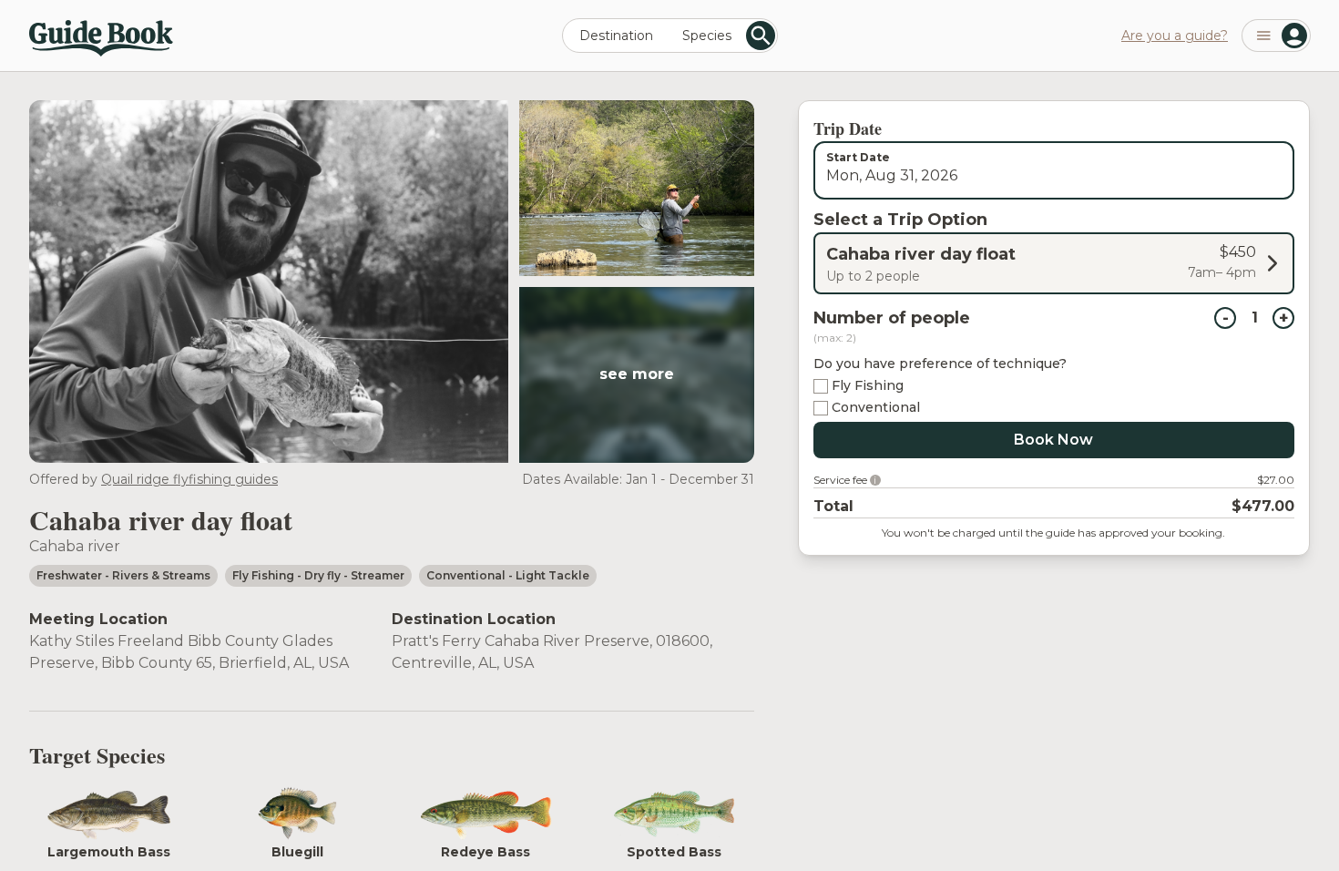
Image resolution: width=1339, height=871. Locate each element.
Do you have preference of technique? (940, 363)
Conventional (876, 407)
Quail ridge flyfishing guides (189, 479)
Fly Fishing (868, 385)
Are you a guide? (1174, 35)
